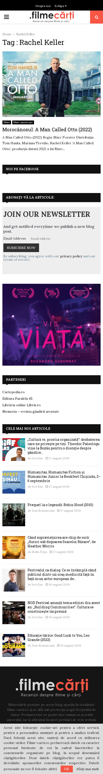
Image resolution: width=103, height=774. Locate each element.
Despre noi (43, 6)
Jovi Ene (37, 458)
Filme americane (23, 122)
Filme (7, 122)
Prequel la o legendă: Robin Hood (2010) (60, 504)
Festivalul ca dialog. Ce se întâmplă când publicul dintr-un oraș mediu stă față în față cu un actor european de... (62, 574)
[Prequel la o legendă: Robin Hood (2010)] (13, 514)
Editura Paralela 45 (17, 398)
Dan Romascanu (43, 510)
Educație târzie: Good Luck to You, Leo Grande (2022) (59, 637)
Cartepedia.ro (13, 392)
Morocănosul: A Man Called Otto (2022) (47, 129)
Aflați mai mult (87, 769)
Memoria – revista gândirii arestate (30, 411)
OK (66, 769)
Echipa (60, 6)
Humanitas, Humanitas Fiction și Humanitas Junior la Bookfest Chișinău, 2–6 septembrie (64, 476)
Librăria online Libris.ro (21, 405)
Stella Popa (39, 552)
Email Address (14, 238)
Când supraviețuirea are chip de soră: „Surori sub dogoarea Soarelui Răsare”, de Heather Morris (62, 541)
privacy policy (71, 256)
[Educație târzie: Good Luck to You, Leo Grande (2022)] (13, 645)
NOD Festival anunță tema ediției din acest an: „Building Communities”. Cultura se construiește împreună (64, 607)
